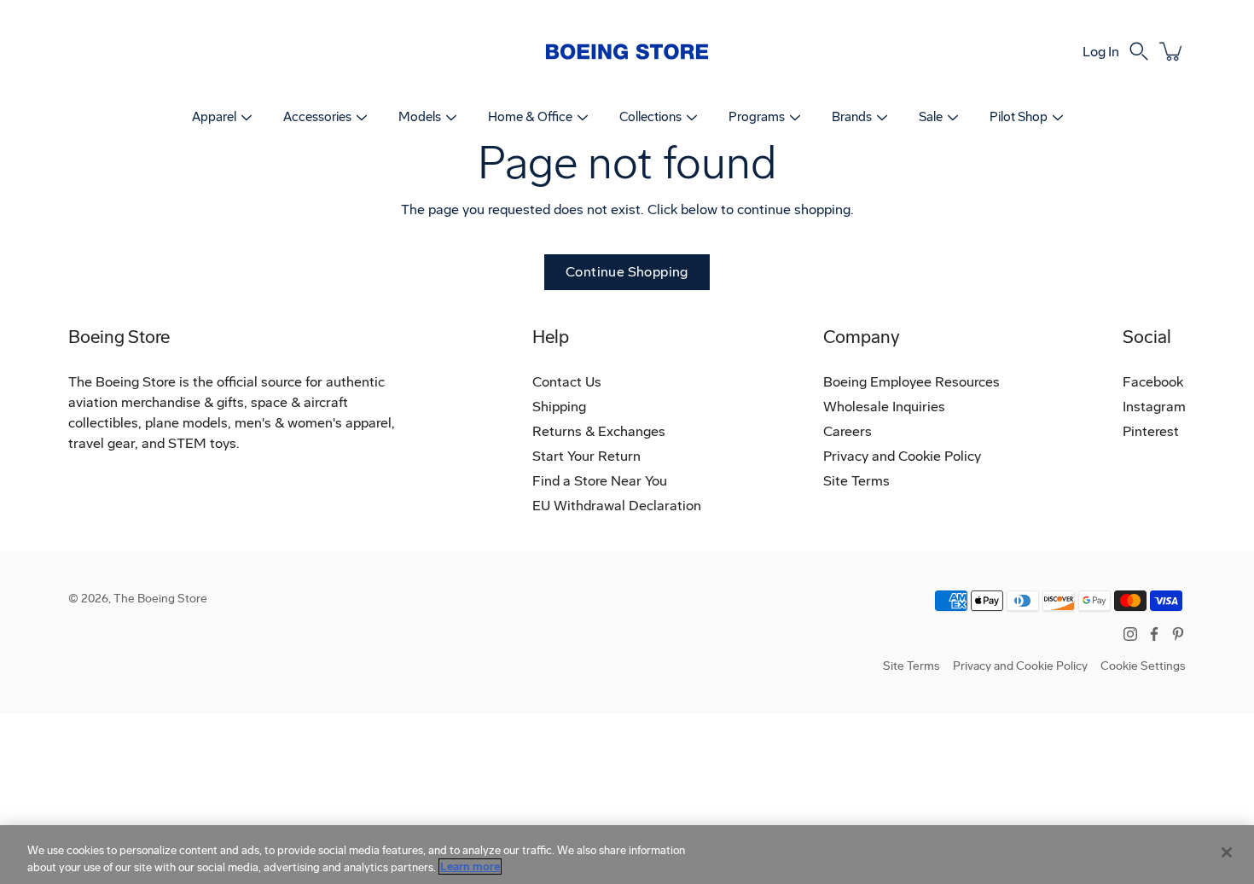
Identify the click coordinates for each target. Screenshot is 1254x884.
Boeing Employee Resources (911, 382)
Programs (757, 117)
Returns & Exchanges (598, 431)
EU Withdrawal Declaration (616, 505)
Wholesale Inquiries (884, 406)
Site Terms (856, 481)
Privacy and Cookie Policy (902, 456)
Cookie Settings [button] (1143, 666)
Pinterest (1151, 431)
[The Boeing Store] (627, 51)
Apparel (214, 117)
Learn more (470, 866)
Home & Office (530, 117)
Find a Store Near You (599, 481)
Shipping (559, 406)
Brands (852, 117)
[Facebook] (1154, 634)
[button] (1138, 51)
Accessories (317, 117)
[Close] (1226, 852)
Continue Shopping (627, 272)
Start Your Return (586, 456)
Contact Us (566, 382)
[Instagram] (1130, 634)
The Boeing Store (160, 598)
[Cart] (1172, 51)
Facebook (1153, 382)
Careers (847, 431)
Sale (931, 117)
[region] (627, 854)
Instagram (1154, 406)
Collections (650, 117)
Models (419, 117)
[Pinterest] (1178, 634)
